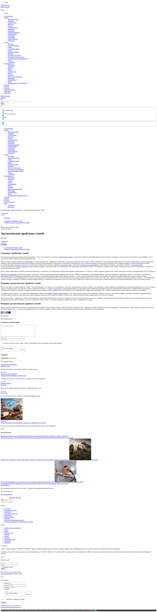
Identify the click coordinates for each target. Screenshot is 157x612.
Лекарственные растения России (18, 58)
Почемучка (7, 512)
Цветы (10, 73)
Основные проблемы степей (13, 221)
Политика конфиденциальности (14, 520)
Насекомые (11, 29)
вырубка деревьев (21, 266)
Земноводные (12, 23)
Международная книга (15, 76)
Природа (10, 54)
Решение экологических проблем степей (17, 222)
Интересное (8, 515)
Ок (95, 610)
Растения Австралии (14, 55)
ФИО (6, 583)
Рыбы (10, 81)
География (7, 91)
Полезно (3, 421)
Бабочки (10, 75)
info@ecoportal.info (6, 494)
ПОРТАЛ (5, 5)
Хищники (11, 31)
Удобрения (11, 62)
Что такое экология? (10, 510)
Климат (6, 86)
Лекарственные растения (16, 171)
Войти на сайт (5, 7)
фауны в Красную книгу (61, 293)
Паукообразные (13, 39)
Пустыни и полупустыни (16, 57)
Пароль (7, 587)
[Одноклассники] (4, 312)
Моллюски (11, 40)
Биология (7, 93)
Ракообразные (12, 34)
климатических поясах (65, 257)
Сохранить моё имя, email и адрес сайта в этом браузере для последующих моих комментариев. (32, 343)
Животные (11, 65)
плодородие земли (66, 265)
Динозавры (11, 37)
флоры (50, 293)
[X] (9, 312)
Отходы (6, 85)
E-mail (6, 585)
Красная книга (8, 63)
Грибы (10, 47)
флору (42, 266)
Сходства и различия (10, 513)
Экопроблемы (8, 16)
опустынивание (28, 261)
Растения (11, 44)
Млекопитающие (13, 19)
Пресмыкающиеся (13, 32)
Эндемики (11, 36)
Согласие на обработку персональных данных (18, 522)
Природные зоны (9, 89)
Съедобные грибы (13, 49)
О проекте (7, 508)
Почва (10, 50)
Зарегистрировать (6, 573)
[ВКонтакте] (2, 312)
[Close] (2, 557)
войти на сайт (35, 396)
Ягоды (10, 60)
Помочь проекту (9, 517)
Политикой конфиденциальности (11, 607)
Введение (7, 218)
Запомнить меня (8, 567)
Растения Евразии (13, 45)
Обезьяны (11, 21)
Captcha (7, 589)
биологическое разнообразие (90, 265)
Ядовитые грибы (13, 52)
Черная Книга (12, 80)
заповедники (57, 288)
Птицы (10, 26)
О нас (6, 2)
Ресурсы (7, 88)
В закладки (4, 393)
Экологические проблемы (9, 274)
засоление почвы (137, 265)
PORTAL (5, 485)
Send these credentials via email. (15, 599)
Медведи (11, 24)
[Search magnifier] (2, 104)
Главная (3, 97)
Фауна (6, 18)
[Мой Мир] (7, 312)
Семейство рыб (13, 27)
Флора (6, 42)
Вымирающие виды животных (17, 83)
